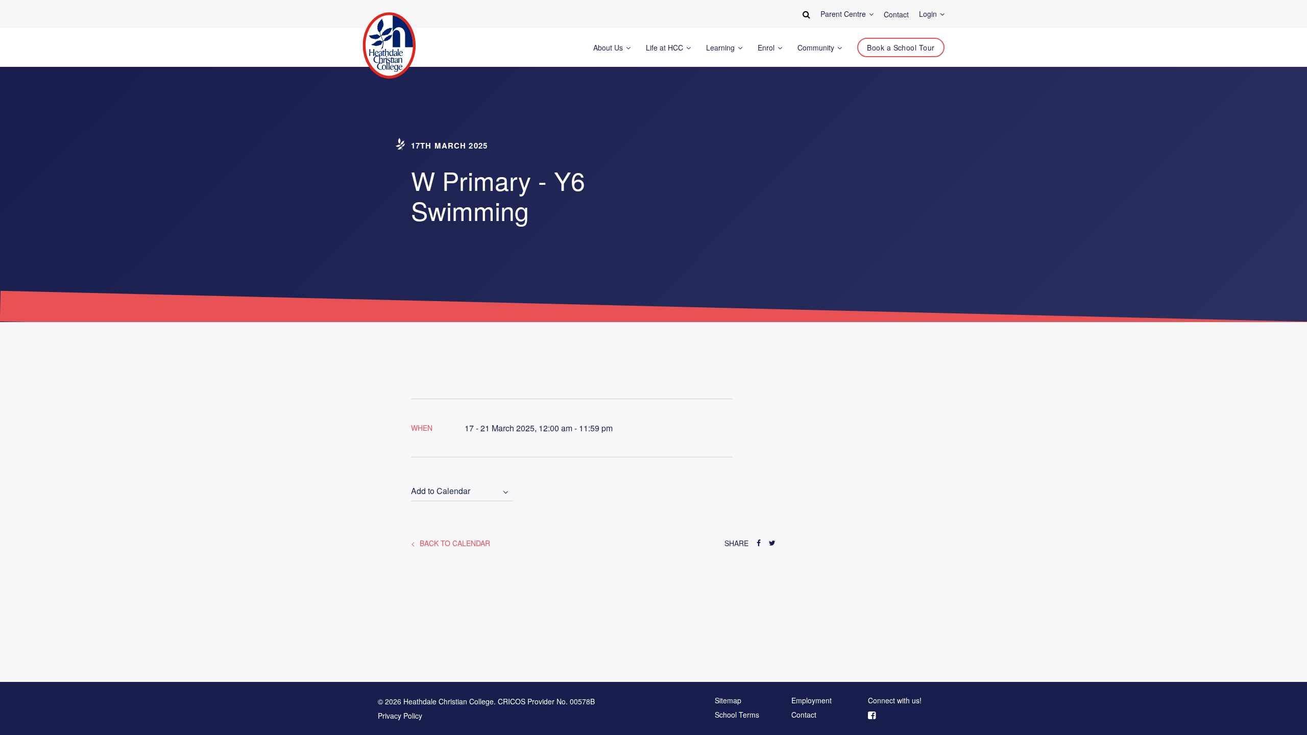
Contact (803, 715)
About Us (609, 48)
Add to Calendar (440, 491)
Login (929, 14)
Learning (721, 48)
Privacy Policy (400, 716)
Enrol (767, 48)
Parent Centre (844, 14)
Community (816, 48)
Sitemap (728, 700)
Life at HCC (665, 48)
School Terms (737, 715)
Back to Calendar (454, 543)
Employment (811, 700)
